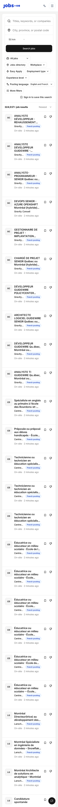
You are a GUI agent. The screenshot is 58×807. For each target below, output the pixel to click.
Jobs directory (17, 64)
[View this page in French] (44, 6)
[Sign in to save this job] (45, 116)
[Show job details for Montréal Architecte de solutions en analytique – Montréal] (29, 780)
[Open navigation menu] (52, 6)
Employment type (36, 71)
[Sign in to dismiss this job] (50, 116)
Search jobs (29, 48)
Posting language (29, 84)
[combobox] (32, 21)
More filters (16, 90)
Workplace (36, 64)
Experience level (15, 77)
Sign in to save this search (38, 97)
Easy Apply (16, 71)
